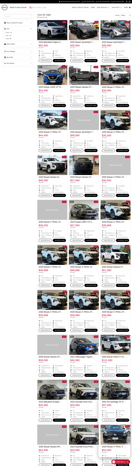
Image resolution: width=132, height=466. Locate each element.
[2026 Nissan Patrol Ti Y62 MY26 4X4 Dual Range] (116, 345)
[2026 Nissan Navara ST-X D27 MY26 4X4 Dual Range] (84, 165)
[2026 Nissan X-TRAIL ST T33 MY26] (116, 165)
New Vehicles (102, 7)
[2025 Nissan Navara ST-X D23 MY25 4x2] (84, 75)
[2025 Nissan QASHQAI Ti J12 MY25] (84, 30)
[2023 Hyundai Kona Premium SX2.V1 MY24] (84, 435)
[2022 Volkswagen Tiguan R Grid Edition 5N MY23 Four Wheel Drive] (84, 345)
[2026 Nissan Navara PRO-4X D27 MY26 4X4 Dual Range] (52, 435)
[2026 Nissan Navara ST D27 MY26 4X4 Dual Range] (116, 255)
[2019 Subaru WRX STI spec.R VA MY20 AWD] (84, 210)
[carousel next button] (65, 30)
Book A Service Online (80, 7)
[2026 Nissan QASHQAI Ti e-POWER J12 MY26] (84, 120)
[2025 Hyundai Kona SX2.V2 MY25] (84, 390)
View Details (45, 60)
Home (93, 7)
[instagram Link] (129, 2)
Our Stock (116, 7)
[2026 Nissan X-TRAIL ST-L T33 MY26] (116, 75)
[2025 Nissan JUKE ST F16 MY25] (52, 75)
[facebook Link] (127, 2)
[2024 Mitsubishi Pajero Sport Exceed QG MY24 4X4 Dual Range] (52, 30)
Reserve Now (60, 60)
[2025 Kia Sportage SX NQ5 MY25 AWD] (116, 390)
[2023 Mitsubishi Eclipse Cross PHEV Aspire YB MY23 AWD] (52, 390)
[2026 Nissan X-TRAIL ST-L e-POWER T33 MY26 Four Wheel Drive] (52, 120)
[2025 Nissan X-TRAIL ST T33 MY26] (116, 120)
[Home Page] (4, 7)
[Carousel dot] (43, 38)
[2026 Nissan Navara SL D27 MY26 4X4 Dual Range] (52, 165)
